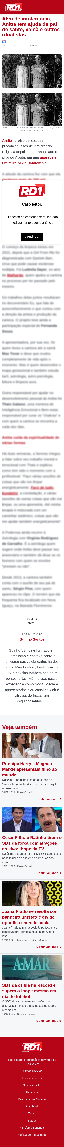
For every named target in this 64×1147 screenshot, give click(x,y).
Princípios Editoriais (32, 1127)
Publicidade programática (24, 1059)
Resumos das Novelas (32, 1099)
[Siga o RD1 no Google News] (4, 41)
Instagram (32, 1120)
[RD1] (13, 6)
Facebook (32, 1106)
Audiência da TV (32, 1078)
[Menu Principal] (57, 7)
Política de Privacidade (32, 1134)
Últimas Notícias (32, 1071)
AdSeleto (33, 1064)
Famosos (32, 1092)
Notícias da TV (32, 1085)
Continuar (32, 236)
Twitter (32, 1113)
